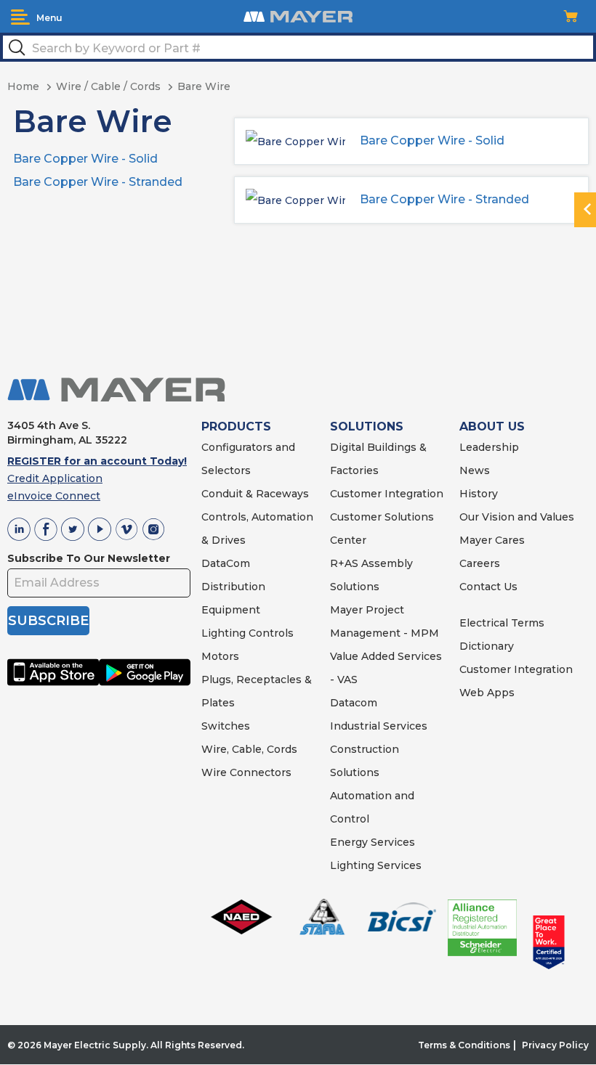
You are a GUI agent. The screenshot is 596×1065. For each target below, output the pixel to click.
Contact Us (488, 586)
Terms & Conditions (464, 1045)
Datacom (353, 702)
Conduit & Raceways (255, 493)
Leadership (489, 447)
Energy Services (372, 842)
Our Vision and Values (516, 516)
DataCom (225, 563)
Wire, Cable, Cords (249, 749)
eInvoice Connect (53, 495)
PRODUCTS (236, 426)
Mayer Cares (492, 540)
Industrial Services (378, 726)
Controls (270, 633)
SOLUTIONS (366, 426)
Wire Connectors (246, 772)
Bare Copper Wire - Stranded (97, 182)
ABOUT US (492, 426)
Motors (220, 656)
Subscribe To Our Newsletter (88, 558)
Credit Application (54, 478)
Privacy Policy (555, 1045)
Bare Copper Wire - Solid (85, 159)
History (478, 493)
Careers (479, 563)
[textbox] (298, 47)
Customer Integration (386, 493)
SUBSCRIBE (48, 621)
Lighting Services (376, 865)
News (474, 470)
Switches (225, 726)
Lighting (223, 633)
